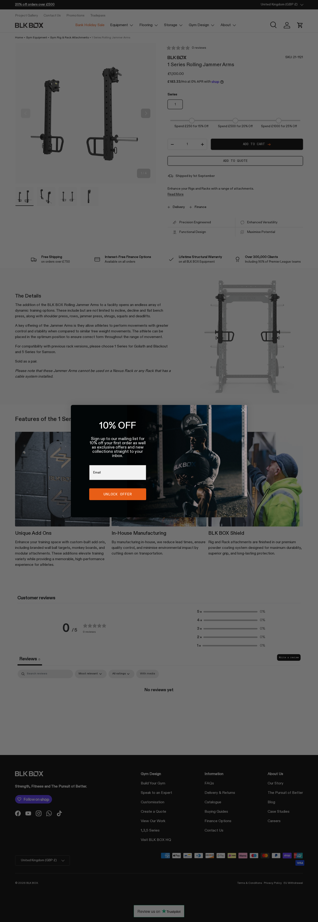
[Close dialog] (243, 410)
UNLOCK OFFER (118, 494)
